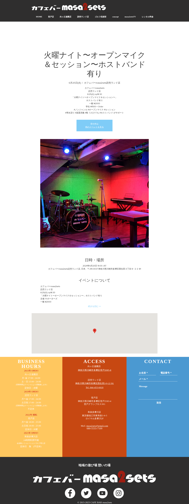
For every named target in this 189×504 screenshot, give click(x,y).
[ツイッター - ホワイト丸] (86, 493)
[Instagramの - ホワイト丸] (118, 493)
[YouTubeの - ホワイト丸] (102, 493)
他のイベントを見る (94, 127)
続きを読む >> (94, 306)
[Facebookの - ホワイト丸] (70, 493)
